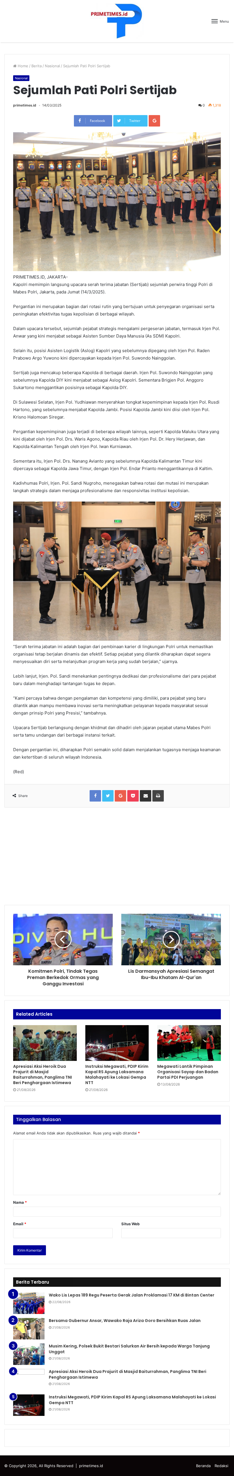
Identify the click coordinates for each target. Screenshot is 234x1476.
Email (19, 1224)
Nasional (52, 66)
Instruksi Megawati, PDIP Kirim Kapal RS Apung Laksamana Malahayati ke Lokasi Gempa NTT (116, 1074)
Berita (36, 66)
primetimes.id (24, 105)
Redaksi (221, 1465)
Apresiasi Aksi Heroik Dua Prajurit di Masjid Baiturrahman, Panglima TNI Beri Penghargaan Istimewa (42, 1074)
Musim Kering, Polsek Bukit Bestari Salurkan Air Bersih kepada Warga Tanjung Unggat (129, 1349)
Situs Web (130, 1224)
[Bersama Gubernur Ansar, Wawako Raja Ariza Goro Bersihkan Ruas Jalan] (29, 1328)
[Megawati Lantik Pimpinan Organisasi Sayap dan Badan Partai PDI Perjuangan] (189, 1043)
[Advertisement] (117, 856)
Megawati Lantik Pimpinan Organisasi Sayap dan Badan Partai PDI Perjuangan (187, 1071)
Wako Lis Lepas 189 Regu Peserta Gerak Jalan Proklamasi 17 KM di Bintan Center (131, 1295)
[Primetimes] (117, 21)
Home (22, 66)
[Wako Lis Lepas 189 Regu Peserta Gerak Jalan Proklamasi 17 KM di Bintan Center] (29, 1303)
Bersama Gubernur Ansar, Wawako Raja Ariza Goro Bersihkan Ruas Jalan (125, 1320)
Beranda (203, 1465)
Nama (20, 1202)
